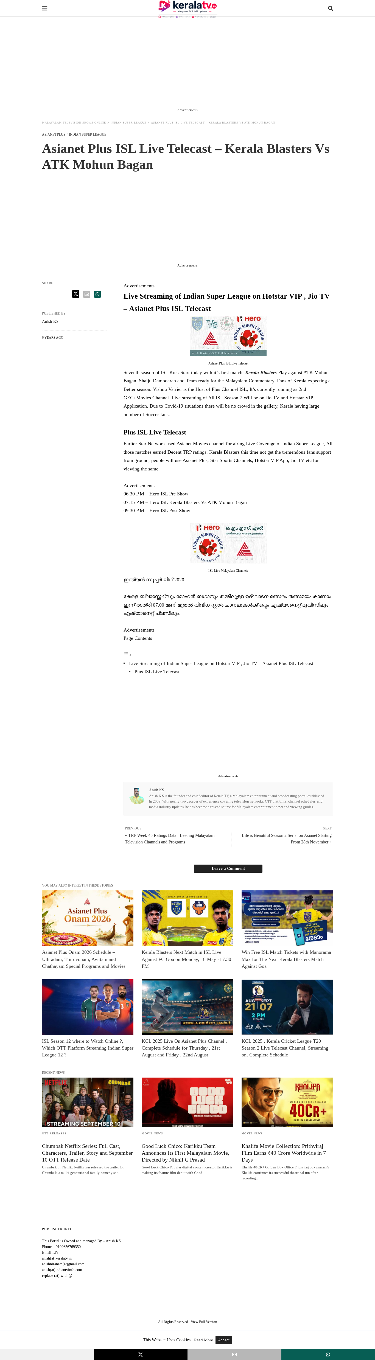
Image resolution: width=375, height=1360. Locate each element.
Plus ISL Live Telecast (157, 671)
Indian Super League (128, 122)
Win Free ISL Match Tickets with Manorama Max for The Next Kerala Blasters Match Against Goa (286, 959)
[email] (234, 1354)
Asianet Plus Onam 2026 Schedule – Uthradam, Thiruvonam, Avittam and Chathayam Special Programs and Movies (83, 959)
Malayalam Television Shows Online (74, 122)
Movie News (152, 1133)
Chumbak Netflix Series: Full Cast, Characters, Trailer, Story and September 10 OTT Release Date (87, 1153)
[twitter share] (75, 294)
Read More (204, 1340)
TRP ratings (194, 452)
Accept (224, 1340)
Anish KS (156, 790)
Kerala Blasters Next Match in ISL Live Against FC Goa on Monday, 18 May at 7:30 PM (186, 959)
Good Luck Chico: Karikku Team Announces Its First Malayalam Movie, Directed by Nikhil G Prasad (185, 1153)
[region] (187, 64)
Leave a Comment (228, 868)
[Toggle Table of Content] (128, 655)
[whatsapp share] (97, 294)
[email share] (86, 294)
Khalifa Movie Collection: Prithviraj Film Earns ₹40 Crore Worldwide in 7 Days (284, 1153)
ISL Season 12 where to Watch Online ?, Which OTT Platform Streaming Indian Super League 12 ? (87, 1048)
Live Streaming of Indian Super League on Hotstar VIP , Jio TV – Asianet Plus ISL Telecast (221, 663)
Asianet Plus (53, 134)
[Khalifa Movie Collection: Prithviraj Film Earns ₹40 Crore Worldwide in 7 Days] (287, 1102)
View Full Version (204, 1322)
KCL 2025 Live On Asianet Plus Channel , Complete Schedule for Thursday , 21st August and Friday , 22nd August (184, 1048)
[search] (330, 8)
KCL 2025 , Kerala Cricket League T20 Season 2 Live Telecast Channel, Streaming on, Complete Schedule (285, 1048)
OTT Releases (54, 1133)
